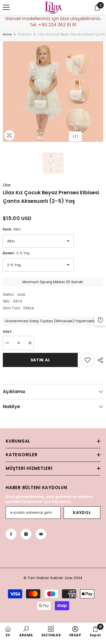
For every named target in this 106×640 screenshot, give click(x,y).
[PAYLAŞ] (99, 360)
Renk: (12, 229)
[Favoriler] (88, 360)
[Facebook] (11, 534)
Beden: (16, 253)
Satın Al (40, 360)
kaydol (82, 512)
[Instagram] (26, 534)
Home (7, 34)
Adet (7, 331)
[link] (26, 631)
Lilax (7, 185)
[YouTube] (41, 534)
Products (25, 34)
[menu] (6, 7)
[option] (53, 91)
